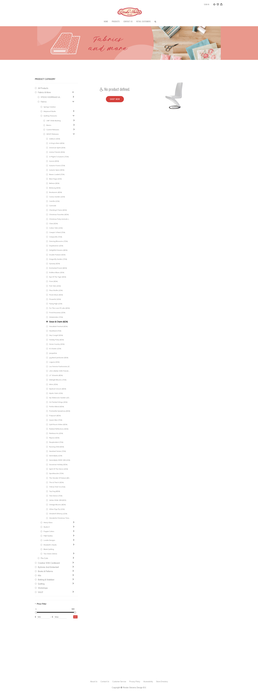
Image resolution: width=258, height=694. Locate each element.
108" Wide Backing (53, 121)
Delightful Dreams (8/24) (58, 250)
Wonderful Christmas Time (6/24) (59, 518)
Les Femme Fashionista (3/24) (59, 366)
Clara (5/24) (53, 223)
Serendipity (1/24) (55, 456)
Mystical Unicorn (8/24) (57, 389)
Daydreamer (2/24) (56, 246)
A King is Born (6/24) (56, 143)
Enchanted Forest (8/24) (58, 268)
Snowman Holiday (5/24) (58, 464)
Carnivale (52, 206)
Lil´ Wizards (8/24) (56, 375)
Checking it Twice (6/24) (58, 210)
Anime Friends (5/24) (57, 152)
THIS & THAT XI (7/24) (57, 487)
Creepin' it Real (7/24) (57, 232)
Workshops (43, 588)
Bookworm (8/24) (55, 192)
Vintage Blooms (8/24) (57, 505)
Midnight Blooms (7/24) (57, 380)
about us (93, 681)
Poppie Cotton (49, 531)
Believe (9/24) (54, 183)
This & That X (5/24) (56, 482)
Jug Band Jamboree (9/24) (58, 358)
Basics (48, 125)
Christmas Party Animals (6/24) (59, 219)
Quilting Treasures (50, 116)
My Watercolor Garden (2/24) (59, 398)
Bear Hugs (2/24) (55, 179)
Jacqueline (53, 353)
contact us (105, 681)
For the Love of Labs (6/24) (59, 308)
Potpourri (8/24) (55, 416)
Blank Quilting (49, 549)
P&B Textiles (48, 536)
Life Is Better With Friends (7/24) (59, 371)
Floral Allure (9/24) (56, 295)
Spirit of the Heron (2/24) (58, 469)
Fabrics (43, 102)
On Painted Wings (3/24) (58, 402)
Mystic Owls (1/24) (56, 393)
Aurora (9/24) (54, 161)
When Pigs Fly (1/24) (57, 509)
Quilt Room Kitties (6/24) (58, 424)
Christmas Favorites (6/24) (59, 214)
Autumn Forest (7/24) (57, 165)
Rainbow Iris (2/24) (56, 433)
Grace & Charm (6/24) (58, 322)
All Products (43, 88)
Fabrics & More (44, 92)
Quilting (41, 584)
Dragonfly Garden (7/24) (58, 259)
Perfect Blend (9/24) (56, 407)
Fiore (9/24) (53, 281)
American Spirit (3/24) (57, 148)
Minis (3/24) (53, 384)
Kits (39, 575)
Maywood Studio (50, 111)
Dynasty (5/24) (54, 264)
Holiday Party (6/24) (56, 340)
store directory (162, 681)
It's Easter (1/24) (55, 349)
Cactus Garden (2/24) (57, 197)
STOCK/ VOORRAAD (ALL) (51, 97)
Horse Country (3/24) (56, 344)
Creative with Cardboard (49, 563)
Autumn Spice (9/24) (56, 170)
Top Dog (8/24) (54, 491)
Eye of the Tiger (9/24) (57, 277)
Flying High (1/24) (55, 304)
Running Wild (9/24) (56, 447)
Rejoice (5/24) (54, 438)
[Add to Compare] (214, 5)
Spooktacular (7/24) (56, 473)
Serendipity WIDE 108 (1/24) (59, 460)
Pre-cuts (44, 558)
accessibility (148, 681)
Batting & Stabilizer (46, 579)
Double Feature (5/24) (57, 255)
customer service (119, 681)
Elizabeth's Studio (50, 545)
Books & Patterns (45, 571)
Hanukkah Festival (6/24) (58, 326)
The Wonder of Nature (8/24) (59, 478)
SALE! (40, 592)
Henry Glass (48, 522)
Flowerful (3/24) (55, 299)
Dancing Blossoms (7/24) (58, 241)
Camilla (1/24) (54, 201)
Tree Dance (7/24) (55, 496)
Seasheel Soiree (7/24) (57, 451)
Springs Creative (50, 107)
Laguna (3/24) (54, 362)
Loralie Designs (49, 540)
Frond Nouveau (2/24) (57, 312)
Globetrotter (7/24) (56, 317)
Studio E (47, 527)
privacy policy (134, 681)
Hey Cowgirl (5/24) (56, 335)
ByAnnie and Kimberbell (48, 567)
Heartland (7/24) (55, 331)
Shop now (115, 99)
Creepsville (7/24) (55, 237)
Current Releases (52, 130)
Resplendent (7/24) (56, 442)
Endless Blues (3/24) (56, 272)
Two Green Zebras (50, 554)
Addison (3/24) (54, 139)
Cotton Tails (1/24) (56, 228)
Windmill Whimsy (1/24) (58, 514)
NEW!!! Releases (52, 134)
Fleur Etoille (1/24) (56, 290)
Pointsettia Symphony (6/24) (59, 411)
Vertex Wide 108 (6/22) (57, 500)
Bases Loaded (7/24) (56, 174)
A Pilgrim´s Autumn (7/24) (59, 157)
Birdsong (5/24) (54, 188)
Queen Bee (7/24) (55, 420)
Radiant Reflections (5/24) (58, 429)
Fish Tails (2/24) (55, 286)
